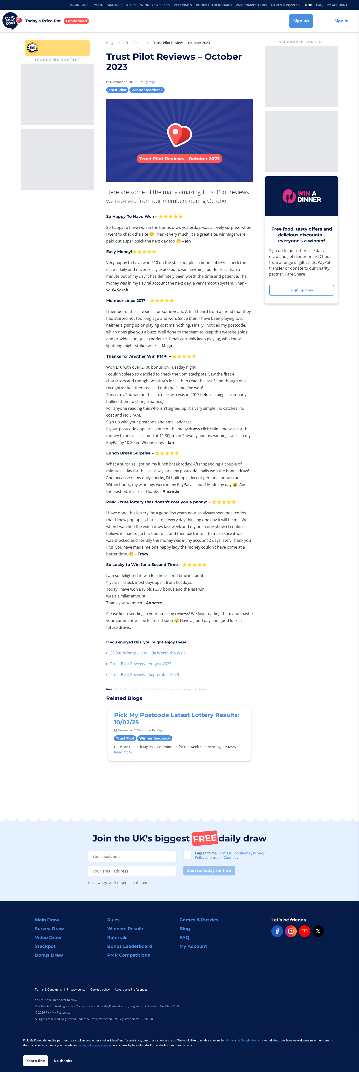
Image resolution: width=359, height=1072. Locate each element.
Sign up (301, 21)
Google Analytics (252, 1040)
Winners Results (155, 5)
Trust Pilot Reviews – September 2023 (144, 674)
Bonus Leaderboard (214, 5)
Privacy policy (76, 989)
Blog (308, 5)
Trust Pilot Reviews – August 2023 (140, 663)
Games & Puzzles (285, 5)
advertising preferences (95, 1045)
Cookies (230, 857)
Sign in (341, 21)
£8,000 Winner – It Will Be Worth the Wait (147, 653)
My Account (337, 5)
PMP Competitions (251, 5)
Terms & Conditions (234, 853)
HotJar (230, 1040)
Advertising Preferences (131, 989)
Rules (131, 5)
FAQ (319, 5)
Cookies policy (100, 989)
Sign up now (301, 290)
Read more (123, 752)
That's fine (35, 1061)
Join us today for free (209, 870)
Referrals (183, 5)
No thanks (63, 1061)
